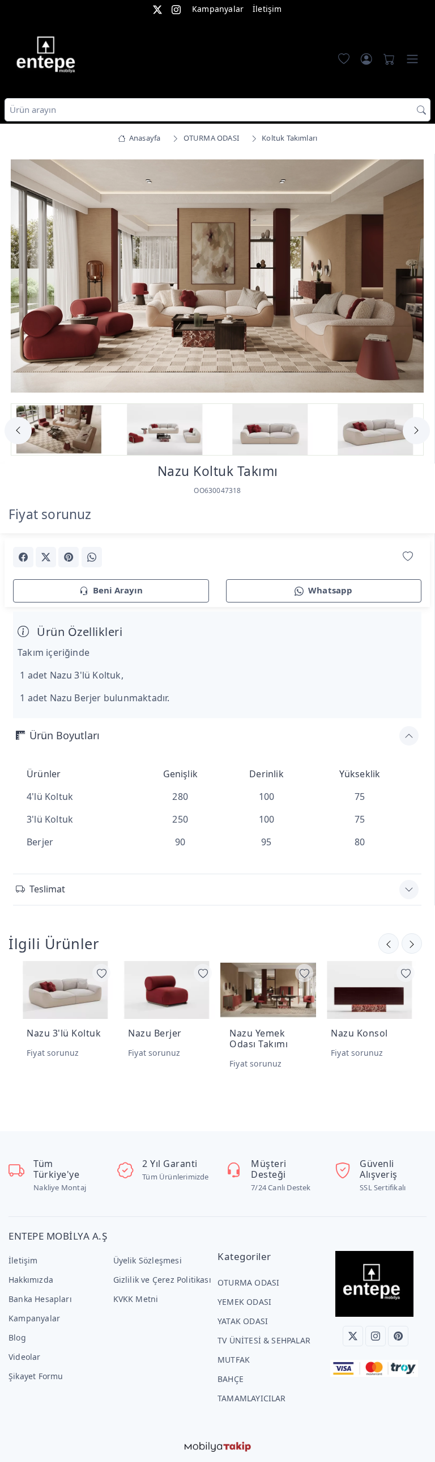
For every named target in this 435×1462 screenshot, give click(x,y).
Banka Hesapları (40, 1299)
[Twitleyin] (46, 557)
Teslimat (47, 889)
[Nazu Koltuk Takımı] (217, 275)
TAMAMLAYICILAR (252, 1398)
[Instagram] (375, 1336)
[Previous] (27, 277)
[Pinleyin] (68, 557)
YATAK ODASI (243, 1321)
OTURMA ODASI (248, 1282)
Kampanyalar (218, 8)
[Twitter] (353, 1336)
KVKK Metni (136, 1299)
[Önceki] (412, 943)
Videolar (24, 1356)
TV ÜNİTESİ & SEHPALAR (264, 1340)
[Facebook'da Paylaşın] (23, 557)
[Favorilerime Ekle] (407, 556)
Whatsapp (330, 590)
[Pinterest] (398, 1336)
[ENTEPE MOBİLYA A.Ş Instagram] (176, 8)
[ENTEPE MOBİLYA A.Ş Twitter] (157, 8)
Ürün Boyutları (64, 735)
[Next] (407, 277)
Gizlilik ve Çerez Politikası (162, 1279)
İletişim (267, 8)
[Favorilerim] (341, 59)
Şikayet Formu (35, 1376)
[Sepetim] (387, 59)
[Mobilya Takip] (218, 1446)
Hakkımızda (30, 1279)
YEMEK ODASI (244, 1301)
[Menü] (412, 59)
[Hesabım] (366, 59)
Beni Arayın (118, 590)
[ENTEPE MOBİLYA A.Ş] (48, 57)
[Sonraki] (388, 943)
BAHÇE (231, 1378)
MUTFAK (234, 1359)
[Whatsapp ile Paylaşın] (92, 557)
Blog (17, 1337)
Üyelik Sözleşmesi (147, 1260)
